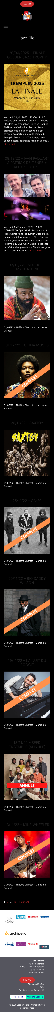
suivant (23, 902)
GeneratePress (27, 1008)
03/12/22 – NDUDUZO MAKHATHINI (27, 267)
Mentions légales (36, 984)
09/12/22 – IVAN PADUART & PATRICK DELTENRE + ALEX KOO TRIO (27, 162)
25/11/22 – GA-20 (27, 501)
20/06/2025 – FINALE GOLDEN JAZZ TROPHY (27, 55)
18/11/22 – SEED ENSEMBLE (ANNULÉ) (27, 744)
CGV (42, 987)
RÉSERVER (27, 4)
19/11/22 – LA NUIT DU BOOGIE (27, 662)
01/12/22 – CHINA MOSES (27, 345)
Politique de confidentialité (31, 990)
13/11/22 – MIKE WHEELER (27, 825)
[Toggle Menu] (6, 26)
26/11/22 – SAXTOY (27, 423)
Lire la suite (10, 144)
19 (15, 902)
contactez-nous (36, 972)
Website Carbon (35, 997)
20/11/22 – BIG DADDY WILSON (27, 580)
